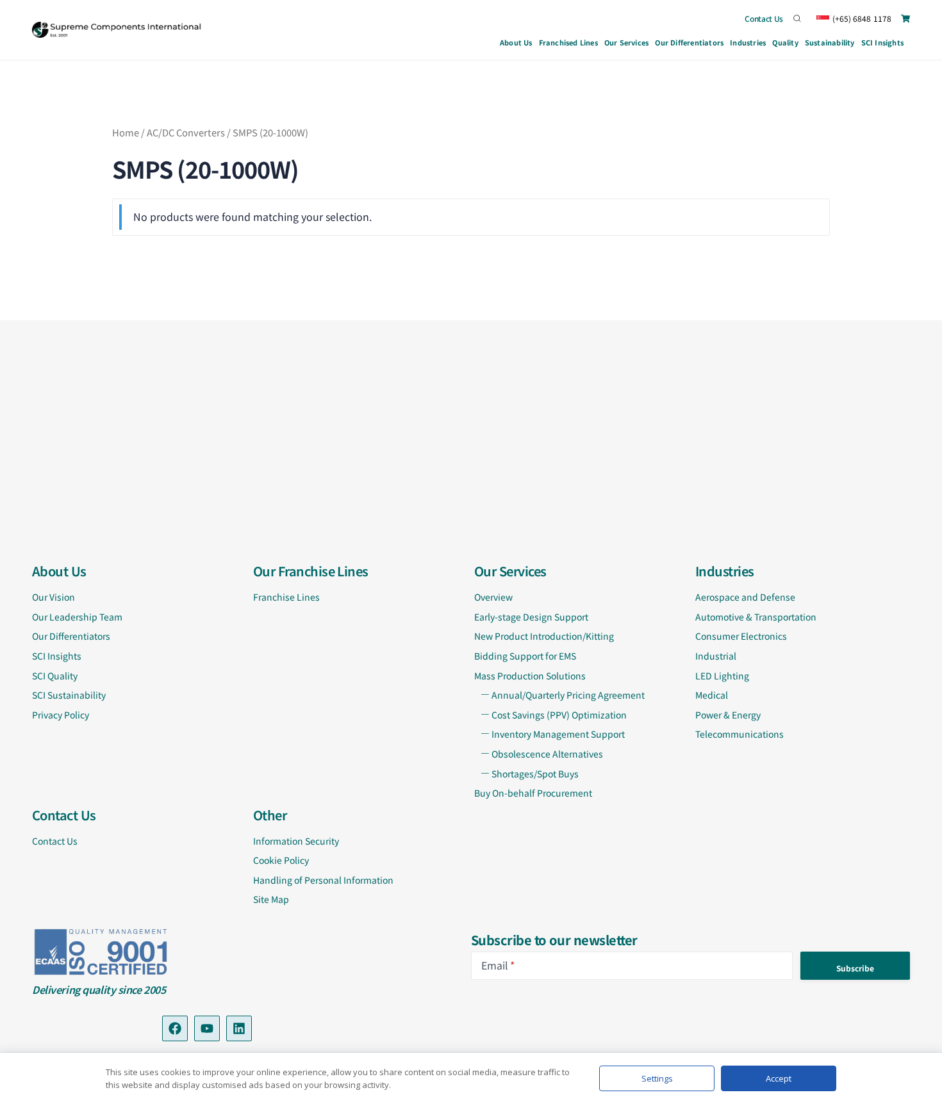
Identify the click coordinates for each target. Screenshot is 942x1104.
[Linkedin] (239, 1028)
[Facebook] (175, 1028)
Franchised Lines (568, 42)
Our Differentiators (689, 42)
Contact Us (764, 18)
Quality (785, 42)
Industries (748, 42)
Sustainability (830, 42)
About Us (516, 42)
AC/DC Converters (186, 132)
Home (125, 132)
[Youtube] (207, 1028)
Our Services (626, 42)
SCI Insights (882, 42)
